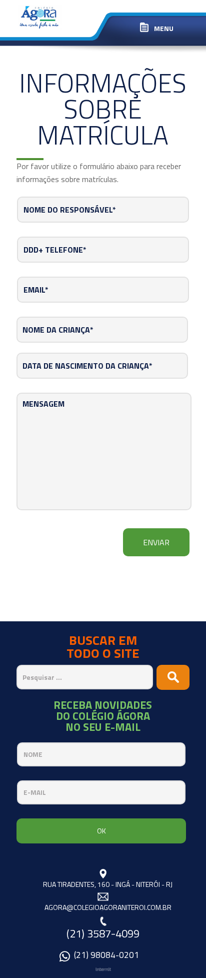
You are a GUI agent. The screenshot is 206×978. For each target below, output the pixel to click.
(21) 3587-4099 (103, 933)
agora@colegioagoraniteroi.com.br (108, 907)
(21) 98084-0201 (106, 955)
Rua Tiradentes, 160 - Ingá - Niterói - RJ (107, 884)
